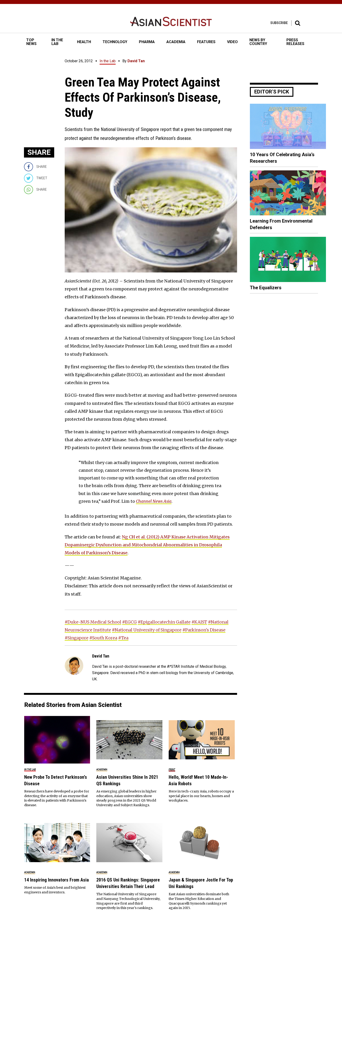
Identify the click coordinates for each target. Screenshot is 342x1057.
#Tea (123, 637)
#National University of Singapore (146, 630)
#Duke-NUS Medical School (93, 622)
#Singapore (76, 637)
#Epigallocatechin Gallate (164, 622)
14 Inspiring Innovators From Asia (56, 880)
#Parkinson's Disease (203, 630)
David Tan (136, 61)
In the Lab (108, 61)
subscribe (279, 23)
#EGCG (129, 622)
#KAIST (199, 622)
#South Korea (103, 637)
